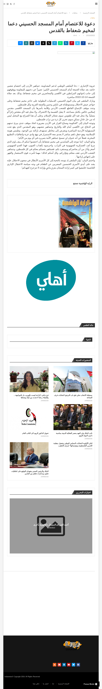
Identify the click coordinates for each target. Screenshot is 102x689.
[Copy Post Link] (49, 43)
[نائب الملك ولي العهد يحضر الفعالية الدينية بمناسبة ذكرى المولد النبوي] (72, 417)
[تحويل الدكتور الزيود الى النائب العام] (29, 417)
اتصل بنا (46, 684)
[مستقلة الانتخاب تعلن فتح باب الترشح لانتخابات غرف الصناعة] (72, 379)
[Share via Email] (20, 43)
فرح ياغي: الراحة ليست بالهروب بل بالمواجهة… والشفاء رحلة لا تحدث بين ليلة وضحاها (31, 396)
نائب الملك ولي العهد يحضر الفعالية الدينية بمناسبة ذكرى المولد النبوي (74, 434)
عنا (53, 684)
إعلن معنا (36, 684)
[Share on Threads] (43, 43)
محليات (74, 13)
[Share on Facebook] (83, 43)
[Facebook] (14, 4)
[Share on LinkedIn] (66, 43)
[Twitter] (11, 4)
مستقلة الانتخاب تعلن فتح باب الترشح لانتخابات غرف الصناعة (73, 396)
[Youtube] (4, 4)
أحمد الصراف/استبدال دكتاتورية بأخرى (51, 524)
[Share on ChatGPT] (31, 43)
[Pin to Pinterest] (71, 43)
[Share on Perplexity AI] (26, 43)
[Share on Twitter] (77, 43)
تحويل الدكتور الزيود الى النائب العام (35, 433)
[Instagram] (8, 4)
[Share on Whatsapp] (60, 43)
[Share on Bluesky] (37, 43)
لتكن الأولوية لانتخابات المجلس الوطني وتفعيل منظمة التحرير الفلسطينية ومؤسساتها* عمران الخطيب (72, 444)
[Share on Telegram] (54, 43)
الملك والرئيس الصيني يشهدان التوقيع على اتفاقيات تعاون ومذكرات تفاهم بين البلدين (30, 472)
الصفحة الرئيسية (89, 13)
